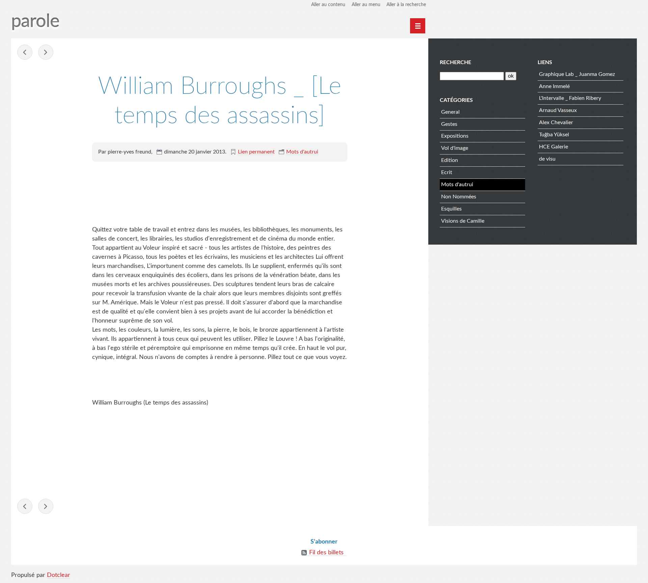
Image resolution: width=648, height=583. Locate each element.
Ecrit (446, 172)
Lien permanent (256, 152)
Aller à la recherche (406, 4)
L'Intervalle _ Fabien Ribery (570, 98)
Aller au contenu (328, 4)
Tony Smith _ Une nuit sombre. (45, 52)
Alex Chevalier (556, 122)
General (450, 112)
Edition (449, 160)
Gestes (449, 124)
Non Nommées (458, 196)
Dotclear (58, 575)
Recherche (455, 62)
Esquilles (451, 209)
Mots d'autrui (302, 152)
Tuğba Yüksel (554, 134)
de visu (547, 159)
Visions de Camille (462, 221)
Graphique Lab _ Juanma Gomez (577, 74)
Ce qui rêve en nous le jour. (24, 52)
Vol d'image (454, 148)
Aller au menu (366, 4)
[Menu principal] (417, 25)
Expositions (454, 136)
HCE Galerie (553, 146)
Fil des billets (326, 553)
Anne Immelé (554, 86)
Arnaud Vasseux (558, 110)
